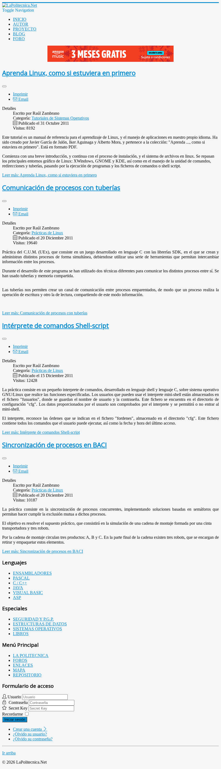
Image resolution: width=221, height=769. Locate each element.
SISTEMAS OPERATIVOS (37, 628)
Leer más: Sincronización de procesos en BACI (42, 551)
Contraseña (19, 702)
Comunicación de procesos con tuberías (61, 187)
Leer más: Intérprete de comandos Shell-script (41, 432)
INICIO (19, 19)
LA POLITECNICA (31, 655)
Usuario (14, 697)
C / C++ (20, 583)
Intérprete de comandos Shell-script (55, 325)
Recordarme (12, 714)
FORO (19, 38)
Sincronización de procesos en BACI (54, 444)
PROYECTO (24, 29)
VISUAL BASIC (28, 592)
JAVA (18, 587)
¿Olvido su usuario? (30, 734)
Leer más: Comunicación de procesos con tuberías (44, 313)
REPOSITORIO (27, 675)
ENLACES (23, 665)
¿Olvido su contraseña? (33, 739)
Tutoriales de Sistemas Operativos (60, 118)
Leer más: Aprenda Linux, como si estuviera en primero (49, 175)
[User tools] (4, 86)
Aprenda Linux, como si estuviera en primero (69, 72)
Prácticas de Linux (47, 233)
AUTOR (20, 24)
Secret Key (19, 708)
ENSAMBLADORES (32, 573)
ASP (17, 597)
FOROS (20, 660)
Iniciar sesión (14, 719)
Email (22, 99)
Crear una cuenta (28, 729)
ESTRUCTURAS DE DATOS (40, 624)
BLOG (19, 34)
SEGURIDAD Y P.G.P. (33, 619)
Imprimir (20, 94)
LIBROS (21, 633)
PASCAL (21, 578)
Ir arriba (9, 753)
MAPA (19, 670)
